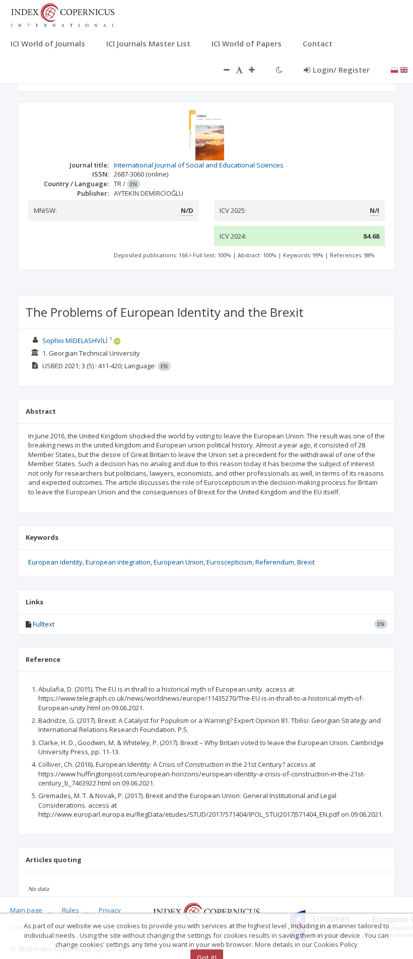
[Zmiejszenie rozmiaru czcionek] (221, 70)
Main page (26, 910)
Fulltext (43, 624)
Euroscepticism (229, 562)
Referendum (274, 562)
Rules (70, 910)
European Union (178, 562)
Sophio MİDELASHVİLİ (75, 340)
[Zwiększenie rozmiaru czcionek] (256, 70)
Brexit (306, 562)
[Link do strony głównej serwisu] (62, 14)
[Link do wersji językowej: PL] (394, 69)
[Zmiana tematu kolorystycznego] (279, 70)
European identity (55, 562)
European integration (118, 562)
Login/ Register (341, 70)
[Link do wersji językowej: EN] (404, 69)
